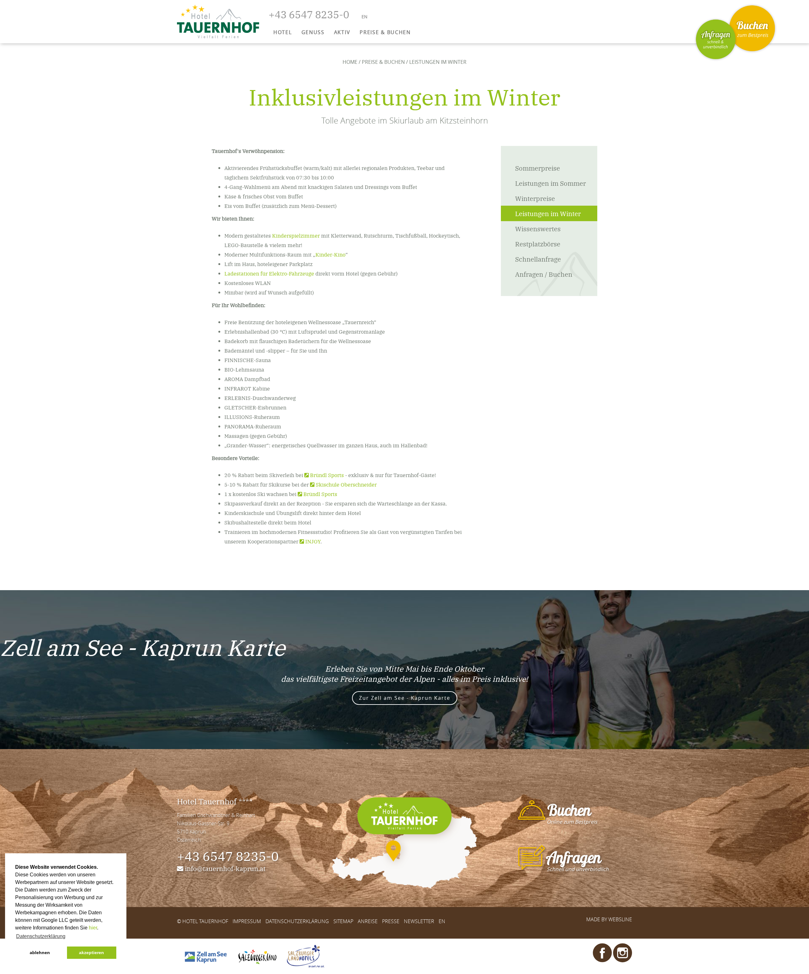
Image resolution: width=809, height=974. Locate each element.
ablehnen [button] (40, 952)
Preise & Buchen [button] (385, 32)
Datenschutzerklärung (297, 921)
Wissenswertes (538, 228)
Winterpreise (535, 198)
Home (350, 61)
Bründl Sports (327, 474)
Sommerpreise (537, 167)
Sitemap (343, 921)
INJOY (312, 541)
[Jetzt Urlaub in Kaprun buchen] (752, 28)
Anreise (368, 921)
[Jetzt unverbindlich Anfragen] (716, 39)
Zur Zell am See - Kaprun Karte (404, 697)
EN (442, 921)
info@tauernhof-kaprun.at (225, 868)
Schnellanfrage (538, 258)
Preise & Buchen (383, 61)
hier (93, 927)
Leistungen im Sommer (550, 182)
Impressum (247, 921)
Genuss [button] (313, 32)
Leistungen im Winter (548, 213)
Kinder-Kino (330, 254)
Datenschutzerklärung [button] (40, 936)
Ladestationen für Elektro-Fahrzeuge (269, 273)
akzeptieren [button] (91, 952)
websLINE (620, 919)
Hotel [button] (282, 32)
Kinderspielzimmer (296, 235)
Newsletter (419, 921)
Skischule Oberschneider (346, 484)
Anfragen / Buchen (543, 273)
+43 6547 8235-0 (228, 855)
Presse (390, 921)
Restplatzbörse (537, 243)
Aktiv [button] (342, 32)
